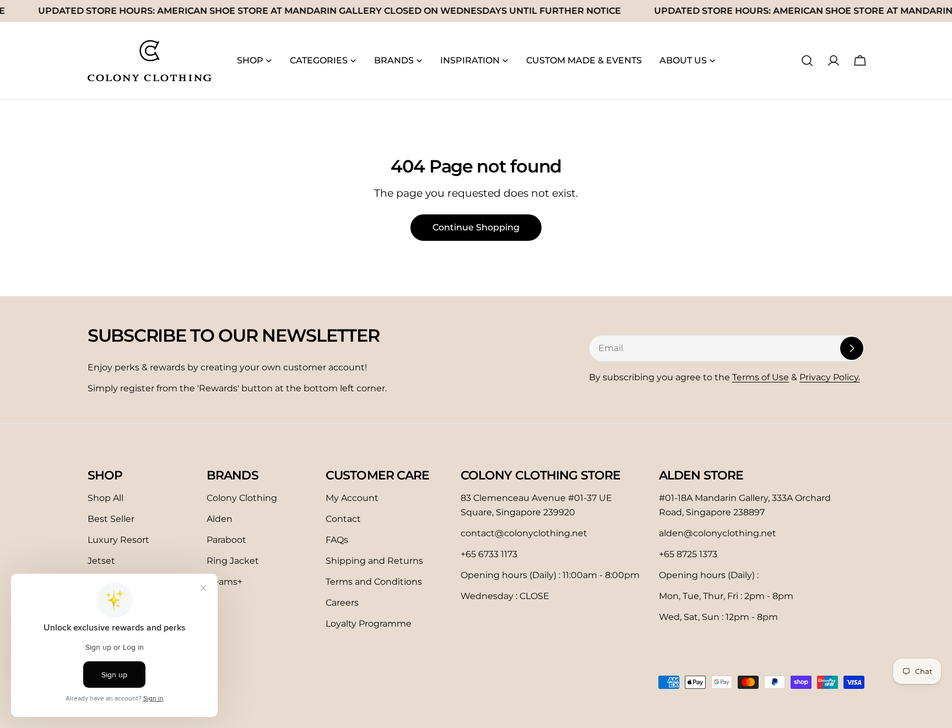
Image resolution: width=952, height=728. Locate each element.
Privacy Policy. (829, 377)
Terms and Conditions (374, 581)
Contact (343, 519)
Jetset (101, 561)
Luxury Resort (118, 540)
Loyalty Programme (369, 623)
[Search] (807, 61)
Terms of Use (760, 377)
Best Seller (111, 519)
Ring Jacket (233, 561)
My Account (352, 498)
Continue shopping (476, 227)
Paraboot (226, 540)
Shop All (105, 498)
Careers (342, 602)
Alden (219, 519)
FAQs (337, 540)
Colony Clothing (242, 498)
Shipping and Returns (374, 561)
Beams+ (224, 581)
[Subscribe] (851, 348)
